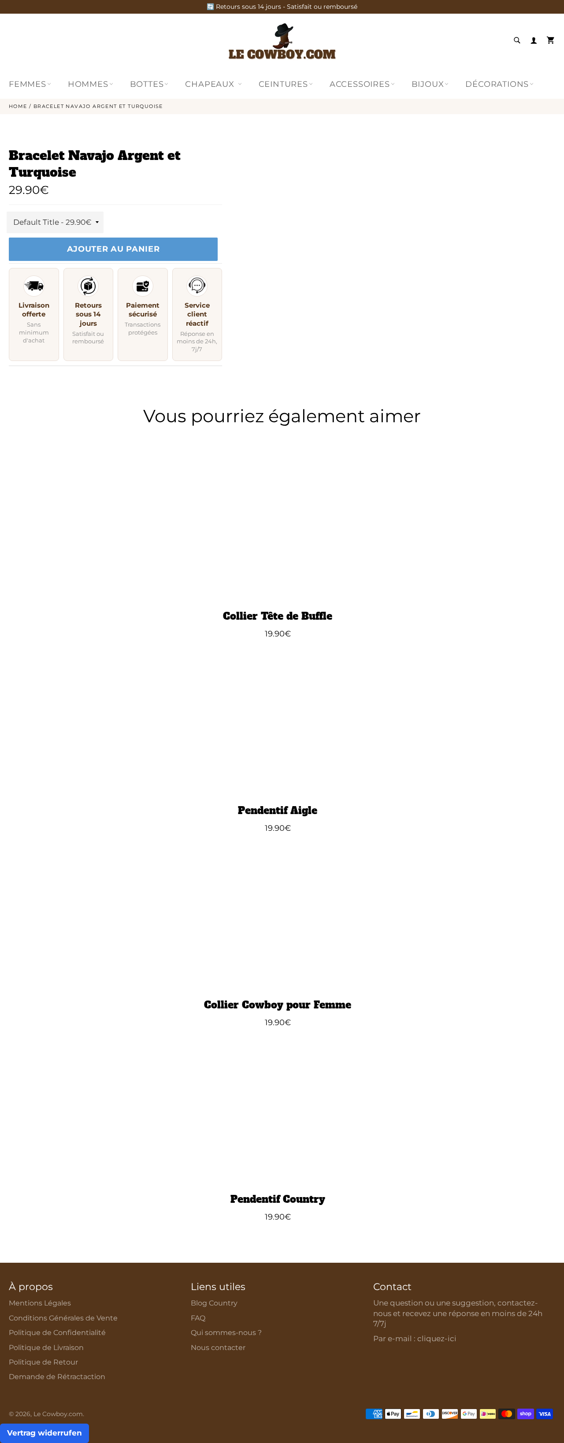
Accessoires (360, 84)
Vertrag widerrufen (44, 1432)
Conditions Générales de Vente (63, 1318)
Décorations (497, 84)
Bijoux (428, 84)
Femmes (27, 84)
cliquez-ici (436, 1338)
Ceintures (283, 84)
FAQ (198, 1318)
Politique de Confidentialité (57, 1332)
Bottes (147, 84)
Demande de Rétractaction (57, 1376)
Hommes (88, 84)
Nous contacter (218, 1347)
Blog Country (214, 1303)
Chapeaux (211, 84)
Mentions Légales (40, 1303)
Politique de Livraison (46, 1347)
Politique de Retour (43, 1362)
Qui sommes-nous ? (226, 1332)
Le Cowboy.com (58, 1413)
